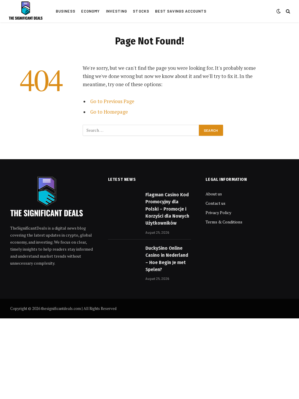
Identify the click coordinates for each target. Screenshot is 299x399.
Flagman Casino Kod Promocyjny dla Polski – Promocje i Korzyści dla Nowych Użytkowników (167, 209)
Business (65, 11)
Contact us (215, 203)
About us (214, 194)
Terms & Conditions (224, 222)
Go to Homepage (109, 112)
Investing (116, 11)
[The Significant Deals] (26, 11)
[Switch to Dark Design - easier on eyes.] (278, 11)
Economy (90, 11)
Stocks (141, 11)
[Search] (287, 11)
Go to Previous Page (112, 101)
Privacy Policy (218, 212)
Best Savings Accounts (181, 11)
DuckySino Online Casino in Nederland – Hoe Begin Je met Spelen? (166, 259)
